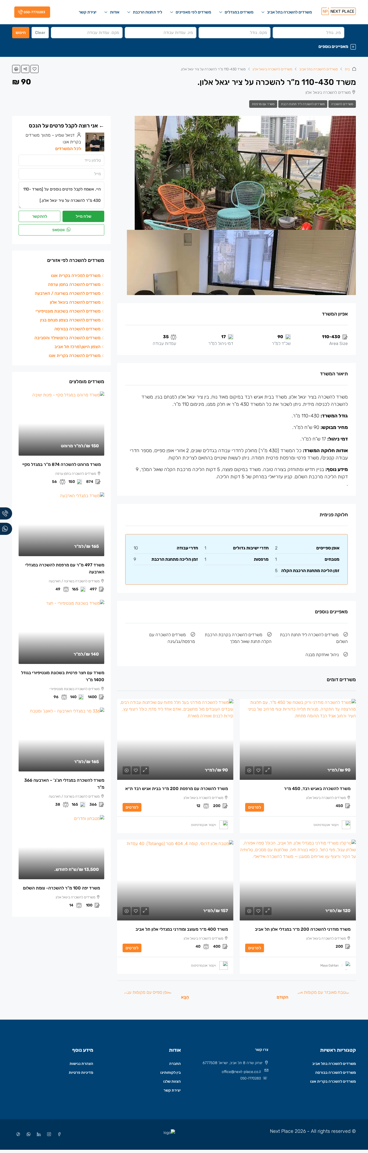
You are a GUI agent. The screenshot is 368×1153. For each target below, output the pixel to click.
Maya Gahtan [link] (329, 965)
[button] (184, 46)
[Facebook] (58, 1134)
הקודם (282, 997)
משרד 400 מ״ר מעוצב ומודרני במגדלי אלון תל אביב (182, 929)
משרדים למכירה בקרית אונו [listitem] (75, 275)
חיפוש (21, 32)
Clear (40, 32)
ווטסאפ (58, 229)
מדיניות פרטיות (81, 1072)
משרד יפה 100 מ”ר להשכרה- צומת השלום (61, 888)
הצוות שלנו (172, 1081)
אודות (114, 12)
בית (347, 69)
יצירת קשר (87, 12)
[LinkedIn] (38, 1134)
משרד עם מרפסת (263, 104)
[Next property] (147, 997)
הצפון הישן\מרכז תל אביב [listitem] (77, 346)
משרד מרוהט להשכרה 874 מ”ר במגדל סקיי (61, 464)
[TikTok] (17, 1134)
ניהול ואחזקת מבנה (322, 654)
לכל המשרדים (68, 148)
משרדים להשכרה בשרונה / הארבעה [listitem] (67, 293)
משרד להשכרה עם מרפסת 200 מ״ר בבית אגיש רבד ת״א (176, 788)
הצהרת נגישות (81, 1063)
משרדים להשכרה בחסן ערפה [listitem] (74, 284)
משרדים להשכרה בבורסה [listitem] (77, 328)
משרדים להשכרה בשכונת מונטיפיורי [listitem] (68, 311)
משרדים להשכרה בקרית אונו (333, 1081)
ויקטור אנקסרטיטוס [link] (326, 825)
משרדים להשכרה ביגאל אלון (272, 69)
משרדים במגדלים (239, 12)
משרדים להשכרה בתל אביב (289, 12)
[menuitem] (31, 12)
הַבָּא (185, 997)
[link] (298, 739)
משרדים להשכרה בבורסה (335, 1072)
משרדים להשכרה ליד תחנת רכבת (303, 104)
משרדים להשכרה (342, 104)
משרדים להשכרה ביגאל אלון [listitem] (75, 302)
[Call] (6, 513)
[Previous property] (324, 997)
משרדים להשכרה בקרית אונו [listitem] (74, 355)
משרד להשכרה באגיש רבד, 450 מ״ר (317, 788)
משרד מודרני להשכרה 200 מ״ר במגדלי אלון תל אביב (302, 929)
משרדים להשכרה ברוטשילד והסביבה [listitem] (67, 337)
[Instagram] (48, 1134)
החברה (175, 1063)
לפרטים (254, 807)
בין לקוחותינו (170, 1072)
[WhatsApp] (27, 1134)
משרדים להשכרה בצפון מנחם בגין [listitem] (70, 320)
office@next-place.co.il (241, 1071)
